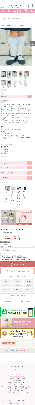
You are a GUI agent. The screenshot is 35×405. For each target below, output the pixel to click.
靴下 (14, 19)
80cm (6, 281)
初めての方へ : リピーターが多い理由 (11, 167)
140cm (6, 290)
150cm (17, 290)
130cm (29, 285)
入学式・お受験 (19, 25)
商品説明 (3, 96)
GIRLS (7, 19)
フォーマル (12, 25)
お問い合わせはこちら (17, 374)
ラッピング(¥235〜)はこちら (19, 271)
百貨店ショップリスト (7, 172)
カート (29, 7)
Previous (2, 197)
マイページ (32, 7)
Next (30, 197)
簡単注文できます (9, 301)
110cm (6, 285)
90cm (17, 281)
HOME (3, 19)
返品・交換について (26, 301)
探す (3, 11)
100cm (29, 281)
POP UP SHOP (5, 177)
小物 (11, 19)
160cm (29, 290)
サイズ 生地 (4, 163)
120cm (17, 285)
